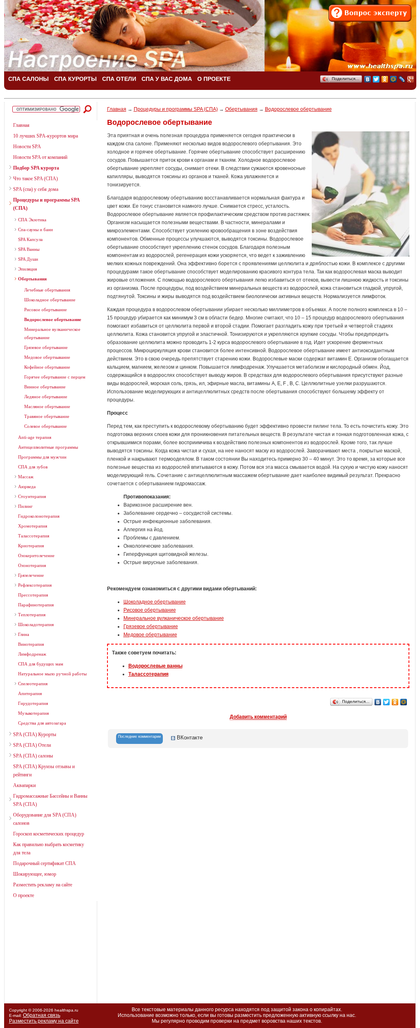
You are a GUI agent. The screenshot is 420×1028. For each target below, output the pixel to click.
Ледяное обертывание (45, 396)
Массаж (26, 476)
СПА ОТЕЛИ (119, 79)
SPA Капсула (30, 239)
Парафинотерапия (36, 604)
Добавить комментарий (258, 717)
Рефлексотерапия (35, 585)
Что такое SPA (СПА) (35, 178)
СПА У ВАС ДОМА (167, 79)
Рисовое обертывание (45, 309)
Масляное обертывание (47, 406)
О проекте (23, 895)
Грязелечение (31, 575)
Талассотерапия (33, 535)
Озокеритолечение (36, 555)
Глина (23, 634)
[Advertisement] (47, 949)
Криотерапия (31, 545)
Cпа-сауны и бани (35, 229)
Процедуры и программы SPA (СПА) (46, 204)
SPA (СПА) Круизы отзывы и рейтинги (44, 771)
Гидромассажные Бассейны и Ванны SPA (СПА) (50, 800)
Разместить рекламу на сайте (42, 885)
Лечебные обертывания (47, 289)
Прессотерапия (33, 594)
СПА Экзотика (32, 219)
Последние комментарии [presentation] (139, 736)
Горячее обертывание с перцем (54, 376)
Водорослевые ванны (155, 666)
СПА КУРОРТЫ (75, 79)
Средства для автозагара (42, 723)
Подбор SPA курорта (36, 168)
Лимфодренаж (32, 654)
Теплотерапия (32, 614)
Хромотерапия (32, 525)
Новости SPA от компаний (40, 157)
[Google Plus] (410, 79)
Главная (21, 125)
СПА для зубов (33, 466)
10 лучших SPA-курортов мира (45, 136)
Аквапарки (24, 785)
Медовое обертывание (150, 635)
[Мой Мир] (393, 79)
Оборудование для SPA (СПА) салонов (44, 819)
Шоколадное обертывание (49, 299)
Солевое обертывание (45, 426)
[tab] (139, 738)
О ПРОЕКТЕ (214, 79)
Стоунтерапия (32, 496)
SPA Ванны (28, 249)
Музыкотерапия (33, 713)
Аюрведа (27, 486)
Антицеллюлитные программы (48, 447)
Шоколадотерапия (36, 624)
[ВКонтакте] (367, 79)
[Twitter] (376, 79)
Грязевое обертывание (46, 347)
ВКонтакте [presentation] (189, 737)
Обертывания (32, 278)
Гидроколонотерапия (38, 516)
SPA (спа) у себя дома (35, 189)
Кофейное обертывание (47, 367)
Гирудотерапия (33, 703)
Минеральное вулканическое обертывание (52, 333)
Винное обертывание (45, 386)
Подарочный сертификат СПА (44, 863)
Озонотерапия (32, 565)
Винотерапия (31, 644)
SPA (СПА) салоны (33, 756)
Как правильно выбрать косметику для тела (48, 849)
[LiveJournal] (402, 79)
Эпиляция (27, 268)
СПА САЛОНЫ (28, 79)
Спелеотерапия (33, 683)
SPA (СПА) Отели (32, 745)
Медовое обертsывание (47, 357)
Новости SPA (27, 146)
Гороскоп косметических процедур (48, 834)
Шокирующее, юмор (34, 874)
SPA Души (28, 259)
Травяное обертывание (46, 416)
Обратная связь (41, 1015)
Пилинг (25, 506)
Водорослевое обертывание (52, 319)
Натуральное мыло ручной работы (52, 673)
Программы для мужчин (42, 456)
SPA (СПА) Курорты (34, 734)
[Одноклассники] (385, 79)
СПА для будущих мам (40, 663)
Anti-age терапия (34, 437)
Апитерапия (30, 693)
